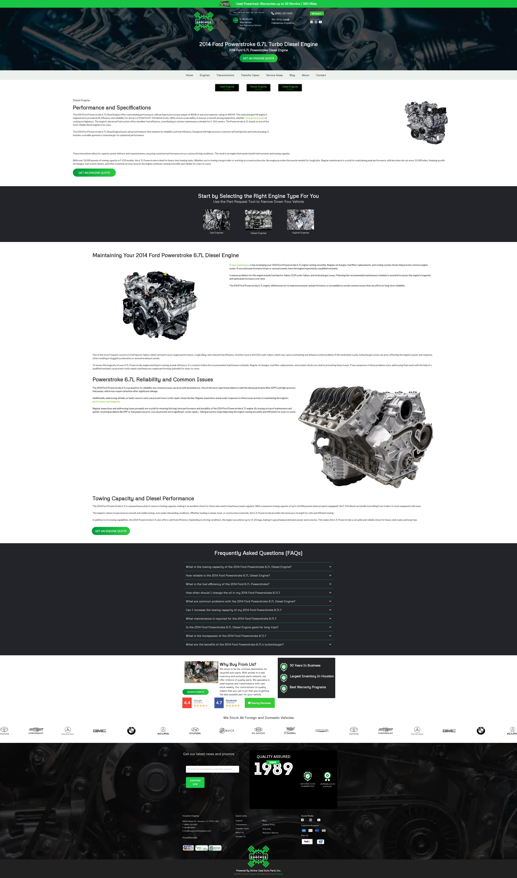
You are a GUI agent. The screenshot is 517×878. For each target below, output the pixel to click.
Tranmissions (241, 824)
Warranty (267, 829)
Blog (292, 75)
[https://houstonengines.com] (203, 21)
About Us (240, 832)
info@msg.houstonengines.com (197, 831)
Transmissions (225, 75)
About (305, 75)
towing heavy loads (254, 118)
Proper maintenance (239, 265)
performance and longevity (106, 401)
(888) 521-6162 (284, 13)
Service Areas (274, 75)
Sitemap (279, 874)
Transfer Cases (250, 75)
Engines (205, 75)
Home (189, 75)
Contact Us (241, 836)
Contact (321, 75)
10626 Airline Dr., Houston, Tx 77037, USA (200, 821)
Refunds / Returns (270, 833)
